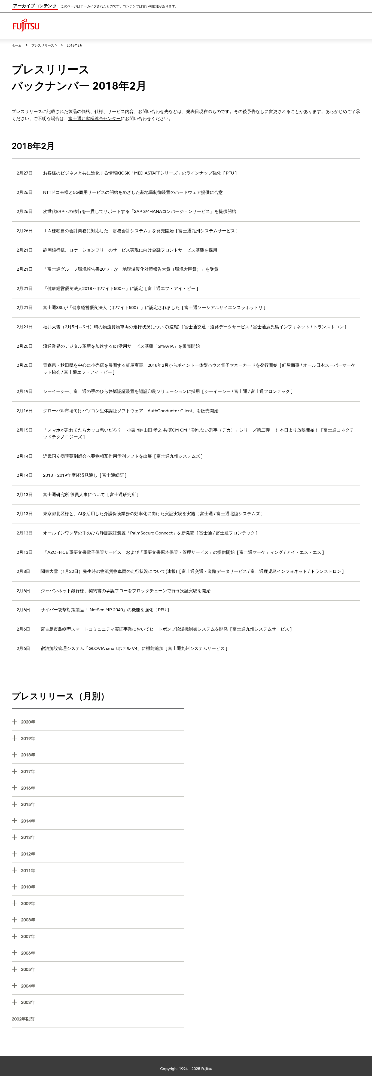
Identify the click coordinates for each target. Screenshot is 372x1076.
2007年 (102, 936)
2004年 (102, 986)
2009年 (102, 903)
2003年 (102, 1002)
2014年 (102, 821)
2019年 (102, 738)
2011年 (102, 870)
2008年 (102, 919)
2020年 (102, 722)
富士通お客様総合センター (94, 118)
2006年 (102, 953)
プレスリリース (42, 45)
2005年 (102, 969)
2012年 (102, 854)
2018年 (102, 754)
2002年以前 (23, 1019)
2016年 (102, 788)
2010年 (102, 886)
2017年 (102, 771)
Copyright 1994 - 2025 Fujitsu (186, 1068)
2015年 (102, 804)
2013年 (102, 837)
